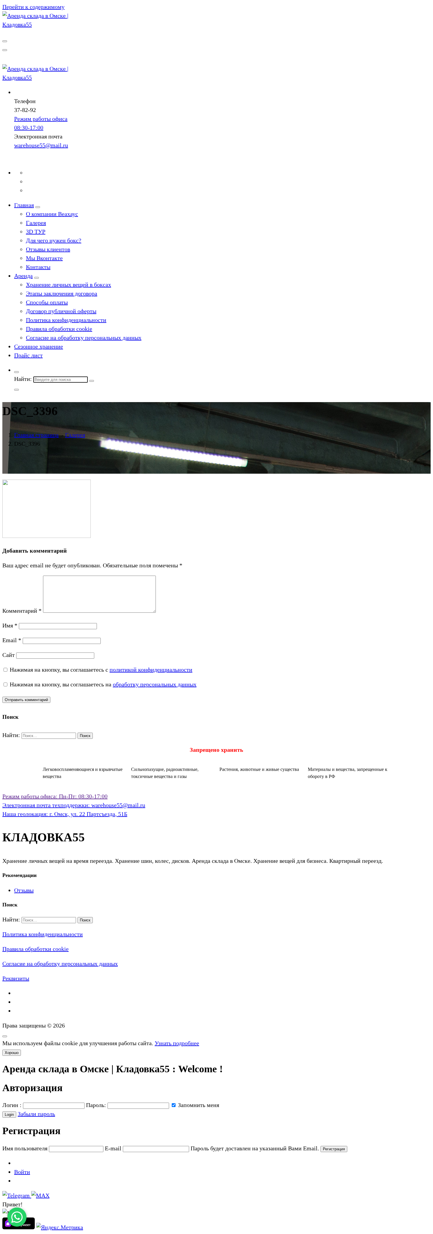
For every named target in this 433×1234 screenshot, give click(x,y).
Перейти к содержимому (33, 7)
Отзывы (24, 890)
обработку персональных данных (154, 684)
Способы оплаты (47, 302)
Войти (22, 1172)
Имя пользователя (24, 1148)
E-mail (113, 1148)
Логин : (12, 1105)
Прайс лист (28, 355)
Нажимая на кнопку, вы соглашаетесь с (100, 669)
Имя (9, 625)
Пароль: (96, 1105)
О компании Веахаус (52, 214)
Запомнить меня (197, 1105)
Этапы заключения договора (61, 293)
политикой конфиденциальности (151, 669)
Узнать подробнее (177, 1043)
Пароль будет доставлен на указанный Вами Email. (255, 1148)
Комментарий (22, 610)
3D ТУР (35, 231)
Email (11, 640)
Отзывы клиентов (48, 249)
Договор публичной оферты (61, 311)
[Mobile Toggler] (37, 207)
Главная (24, 205)
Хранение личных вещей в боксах (68, 284)
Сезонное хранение (38, 346)
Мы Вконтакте (44, 258)
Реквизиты (15, 978)
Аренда (23, 275)
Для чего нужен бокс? (53, 240)
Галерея (36, 222)
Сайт (8, 655)
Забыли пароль (36, 1114)
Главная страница (36, 435)
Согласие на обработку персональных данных (83, 337)
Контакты (38, 267)
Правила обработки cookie (59, 329)
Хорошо (12, 1052)
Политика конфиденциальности (66, 320)
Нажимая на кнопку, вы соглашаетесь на (102, 684)
